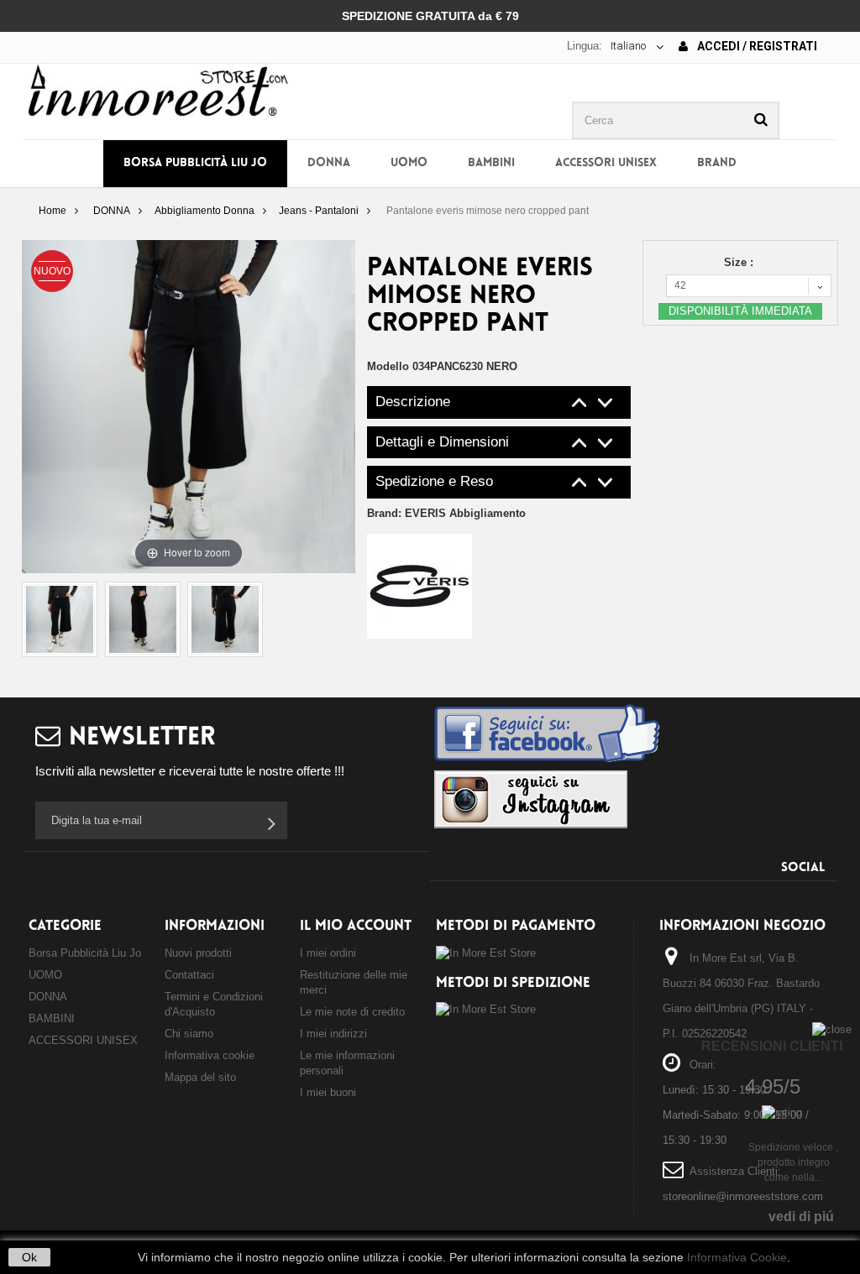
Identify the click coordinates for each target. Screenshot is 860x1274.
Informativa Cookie (737, 1257)
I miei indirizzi (333, 1033)
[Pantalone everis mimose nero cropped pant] (60, 619)
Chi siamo (189, 1033)
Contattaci (189, 975)
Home (52, 211)
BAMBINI (491, 163)
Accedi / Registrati (756, 46)
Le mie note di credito (352, 1011)
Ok (29, 1257)
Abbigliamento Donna (204, 211)
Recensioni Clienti (771, 1046)
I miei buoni (328, 1092)
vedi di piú (801, 1216)
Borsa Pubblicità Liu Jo (195, 163)
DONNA (328, 163)
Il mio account (356, 926)
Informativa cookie (209, 1055)
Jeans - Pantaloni (319, 211)
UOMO (409, 163)
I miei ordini (328, 953)
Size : (740, 262)
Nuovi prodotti (198, 953)
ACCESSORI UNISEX (606, 163)
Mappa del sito (200, 1077)
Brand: (446, 513)
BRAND (717, 163)
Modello (388, 366)
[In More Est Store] (158, 89)
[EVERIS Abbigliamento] (419, 585)
